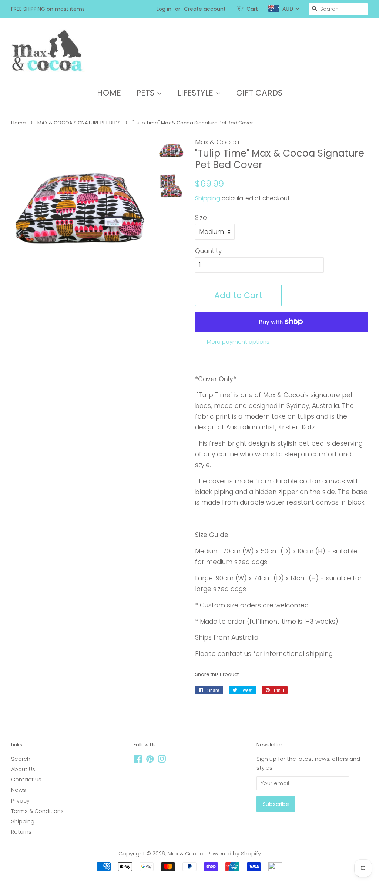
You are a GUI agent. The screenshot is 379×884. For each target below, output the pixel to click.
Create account (205, 9)
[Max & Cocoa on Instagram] (162, 760)
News (18, 790)
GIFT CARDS (259, 92)
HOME (109, 92)
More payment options (238, 341)
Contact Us (26, 779)
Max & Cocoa (186, 853)
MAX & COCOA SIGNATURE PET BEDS (79, 123)
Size (201, 217)
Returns (21, 832)
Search (20, 759)
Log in (164, 9)
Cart (252, 9)
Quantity (208, 251)
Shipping (207, 198)
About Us (23, 769)
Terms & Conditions (37, 811)
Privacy (20, 800)
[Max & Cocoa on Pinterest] (150, 760)
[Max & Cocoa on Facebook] (138, 760)
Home (18, 123)
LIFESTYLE (196, 92)
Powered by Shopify (234, 853)
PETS (146, 92)
